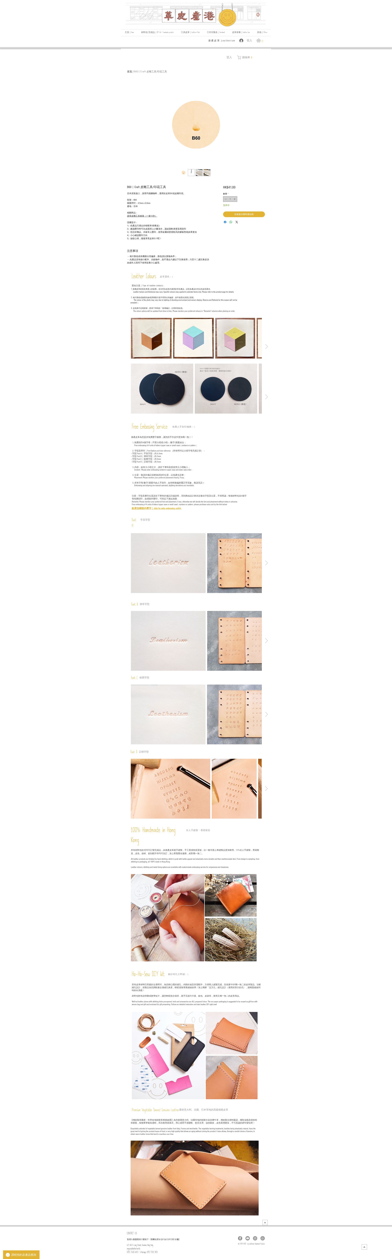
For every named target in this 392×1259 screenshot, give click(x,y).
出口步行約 (169, 1239)
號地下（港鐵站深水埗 (153, 1239)
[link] (261, 40)
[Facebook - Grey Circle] (240, 1238)
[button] (262, 32)
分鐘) (177, 1239)
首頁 (129, 71)
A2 (163, 1239)
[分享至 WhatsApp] (231, 222)
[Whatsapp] (262, 1238)
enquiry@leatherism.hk (133, 1249)
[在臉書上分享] (225, 222)
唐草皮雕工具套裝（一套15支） (142, 216)
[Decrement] (225, 199)
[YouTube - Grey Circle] (247, 1238)
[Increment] (235, 199)
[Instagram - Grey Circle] (255, 1238)
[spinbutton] (230, 199)
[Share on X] (237, 222)
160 (142, 1239)
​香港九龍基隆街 (134, 1239)
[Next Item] (266, 346)
